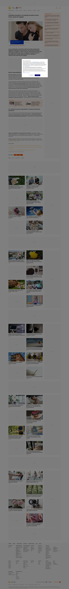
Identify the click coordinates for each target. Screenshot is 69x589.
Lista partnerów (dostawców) (26, 72)
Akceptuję (37, 75)
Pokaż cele (31, 75)
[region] (35, 68)
